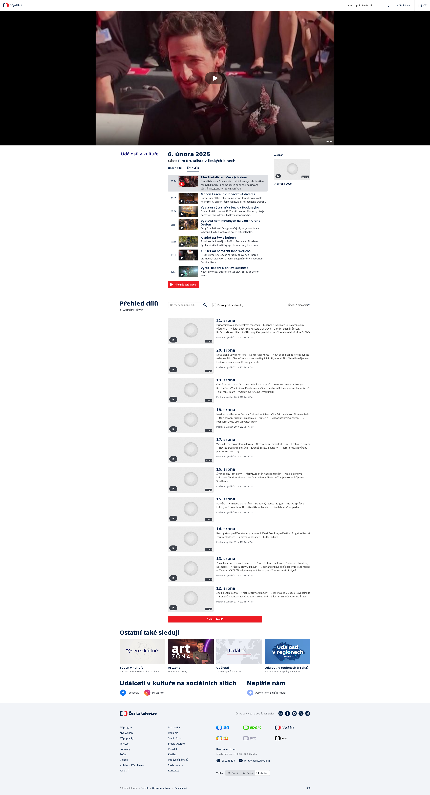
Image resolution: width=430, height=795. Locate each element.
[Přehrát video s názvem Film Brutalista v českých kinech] (215, 78)
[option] (233, 772)
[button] (215, 78)
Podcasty (125, 749)
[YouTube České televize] (294, 713)
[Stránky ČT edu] (281, 739)
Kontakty (173, 770)
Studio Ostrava (176, 743)
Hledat (387, 5)
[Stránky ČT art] (249, 739)
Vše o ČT (124, 770)
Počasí (123, 754)
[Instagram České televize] (281, 713)
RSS (309, 787)
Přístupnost (181, 787)
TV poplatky (127, 738)
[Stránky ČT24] (222, 728)
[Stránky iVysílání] (284, 728)
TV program (126, 727)
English (144, 787)
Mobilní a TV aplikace (132, 765)
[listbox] (247, 773)
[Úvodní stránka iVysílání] (15, 5)
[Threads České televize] (307, 713)
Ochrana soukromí (161, 787)
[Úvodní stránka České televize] (138, 713)
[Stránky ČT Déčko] (222, 739)
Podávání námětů (178, 759)
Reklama (173, 732)
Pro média (174, 727)
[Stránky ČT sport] (252, 728)
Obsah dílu (175, 168)
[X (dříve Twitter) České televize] (301, 713)
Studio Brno (175, 738)
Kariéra (172, 754)
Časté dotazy (175, 765)
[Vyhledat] (205, 305)
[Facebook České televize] (287, 713)
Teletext (125, 743)
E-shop (124, 759)
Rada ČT (172, 749)
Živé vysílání (126, 732)
